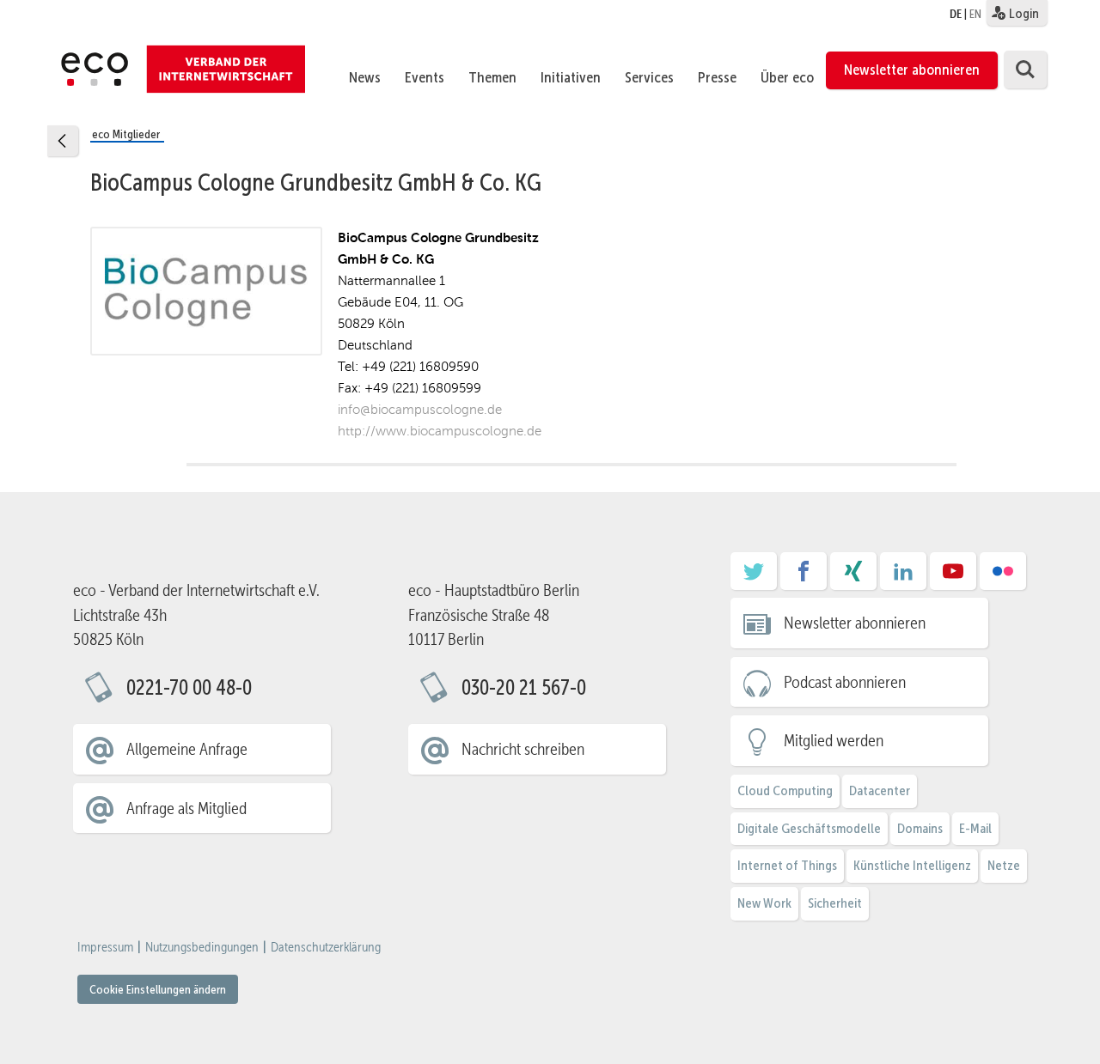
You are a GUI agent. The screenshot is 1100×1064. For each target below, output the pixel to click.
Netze (1003, 865)
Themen (492, 77)
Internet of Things (787, 865)
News (365, 77)
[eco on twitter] (753, 577)
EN (975, 14)
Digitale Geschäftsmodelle (809, 828)
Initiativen (571, 77)
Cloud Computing (785, 790)
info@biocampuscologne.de (420, 409)
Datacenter (879, 790)
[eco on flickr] (1003, 577)
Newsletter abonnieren (912, 69)
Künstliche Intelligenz (912, 865)
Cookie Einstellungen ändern (157, 989)
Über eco (787, 77)
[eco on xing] (853, 577)
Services (649, 77)
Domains (920, 828)
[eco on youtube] (953, 577)
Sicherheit (835, 903)
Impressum (105, 947)
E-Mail (975, 828)
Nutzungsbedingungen (202, 947)
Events (424, 77)
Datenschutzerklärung (326, 947)
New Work (764, 903)
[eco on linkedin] (903, 577)
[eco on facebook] (803, 577)
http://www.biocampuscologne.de (439, 430)
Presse (717, 77)
